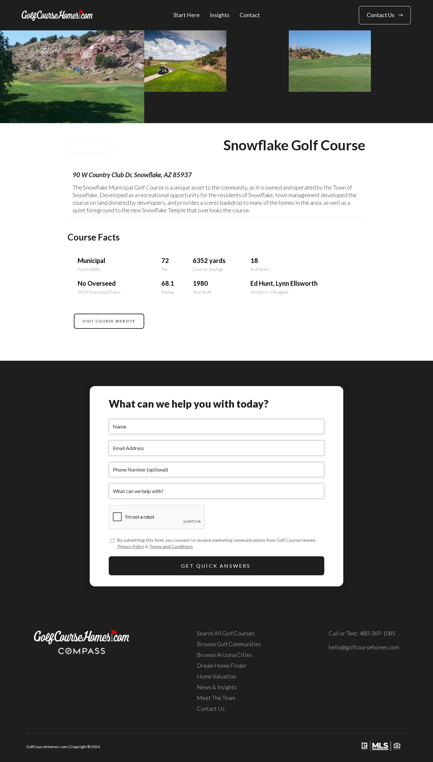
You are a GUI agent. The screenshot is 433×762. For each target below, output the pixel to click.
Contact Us (211, 708)
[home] (57, 15)
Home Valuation (216, 676)
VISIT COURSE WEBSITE (109, 321)
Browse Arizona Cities (224, 654)
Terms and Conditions (171, 546)
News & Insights (216, 687)
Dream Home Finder (222, 665)
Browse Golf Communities (229, 643)
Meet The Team (216, 697)
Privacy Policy (130, 546)
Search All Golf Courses (226, 633)
